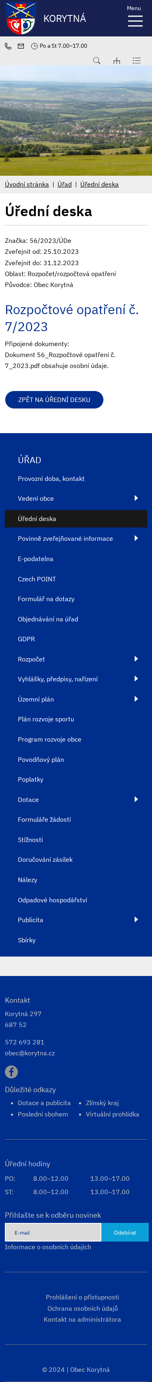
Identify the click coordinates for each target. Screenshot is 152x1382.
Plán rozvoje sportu (46, 719)
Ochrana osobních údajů (82, 1308)
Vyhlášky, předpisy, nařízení (58, 679)
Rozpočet (31, 659)
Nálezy (27, 880)
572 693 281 (25, 1042)
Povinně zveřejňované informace (65, 538)
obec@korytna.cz (30, 1053)
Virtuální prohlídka (112, 1114)
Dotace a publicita (44, 1103)
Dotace (28, 799)
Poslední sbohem (43, 1114)
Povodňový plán (41, 759)
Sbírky (27, 940)
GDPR (26, 639)
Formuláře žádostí (44, 819)
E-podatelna (36, 559)
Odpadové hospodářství (52, 900)
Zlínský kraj (102, 1103)
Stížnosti (30, 840)
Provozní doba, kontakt (51, 478)
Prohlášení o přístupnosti (82, 1297)
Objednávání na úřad (48, 619)
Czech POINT (37, 579)
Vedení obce (36, 498)
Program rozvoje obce (49, 739)
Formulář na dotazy (46, 599)
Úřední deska (99, 184)
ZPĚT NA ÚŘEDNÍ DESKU (54, 399)
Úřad (65, 184)
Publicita (30, 920)
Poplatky (30, 779)
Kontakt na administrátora (82, 1319)
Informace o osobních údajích (48, 1247)
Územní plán (36, 699)
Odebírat (125, 1232)
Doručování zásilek (45, 859)
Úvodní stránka (27, 184)
